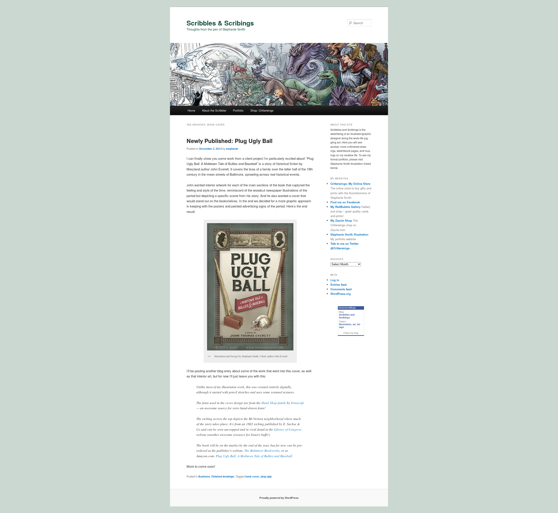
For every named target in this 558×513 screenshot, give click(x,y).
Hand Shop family (273, 403)
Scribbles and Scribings (347, 316)
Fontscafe (297, 403)
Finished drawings (222, 476)
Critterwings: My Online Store (350, 184)
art (354, 324)
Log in (334, 280)
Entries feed (338, 284)
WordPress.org (340, 294)
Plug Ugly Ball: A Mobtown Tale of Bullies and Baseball (254, 456)
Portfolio (238, 110)
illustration (345, 324)
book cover (252, 476)
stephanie (232, 149)
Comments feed (341, 289)
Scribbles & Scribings (220, 22)
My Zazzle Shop (341, 220)
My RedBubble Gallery (345, 207)
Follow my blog (351, 333)
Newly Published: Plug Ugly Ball (229, 141)
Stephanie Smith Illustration (349, 234)
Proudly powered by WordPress (279, 498)
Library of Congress (287, 429)
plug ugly (266, 476)
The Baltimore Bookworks (261, 450)
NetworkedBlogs (347, 307)
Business (204, 476)
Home (191, 110)
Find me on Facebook (345, 202)
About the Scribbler (214, 110)
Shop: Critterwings (262, 110)
